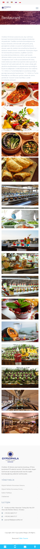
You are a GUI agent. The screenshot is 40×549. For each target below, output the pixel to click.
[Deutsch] (11, 2)
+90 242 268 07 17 (11, 513)
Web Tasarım (23, 538)
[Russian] (15, 2)
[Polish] (20, 2)
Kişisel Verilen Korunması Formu (12, 489)
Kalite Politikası (7, 493)
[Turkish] (3, 2)
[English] (7, 2)
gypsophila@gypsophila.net (14, 520)
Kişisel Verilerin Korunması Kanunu (13, 485)
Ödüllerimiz (5, 496)
